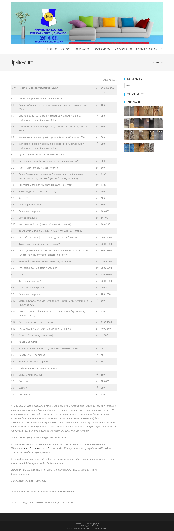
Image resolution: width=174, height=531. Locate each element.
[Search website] (162, 49)
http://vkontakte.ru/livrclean (38, 448)
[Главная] (151, 62)
